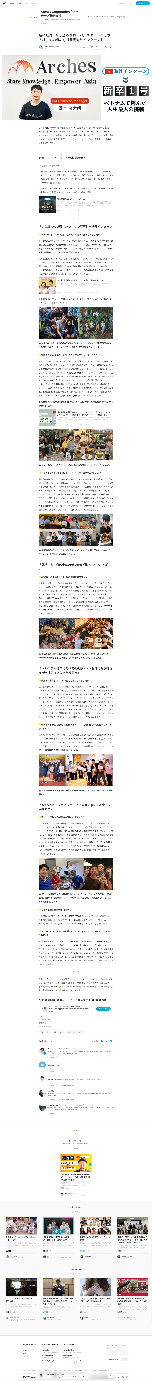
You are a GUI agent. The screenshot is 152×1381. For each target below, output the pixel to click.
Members (105, 17)
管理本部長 (42, 1023)
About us (96, 17)
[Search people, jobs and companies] (131, 3)
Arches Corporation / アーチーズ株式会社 (60, 13)
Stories (112, 17)
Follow (46, 20)
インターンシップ (76, 1140)
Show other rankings (75, 1273)
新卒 (48, 1032)
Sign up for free (142, 3)
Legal (40, 1017)
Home (90, 17)
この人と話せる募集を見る (66, 1085)
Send (124, 1359)
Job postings (121, 17)
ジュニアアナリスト (45, 1020)
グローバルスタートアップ (75, 1032)
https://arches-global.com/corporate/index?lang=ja (66, 19)
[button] (30, 1344)
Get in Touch (113, 1359)
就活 (42, 1032)
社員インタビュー (59, 1032)
